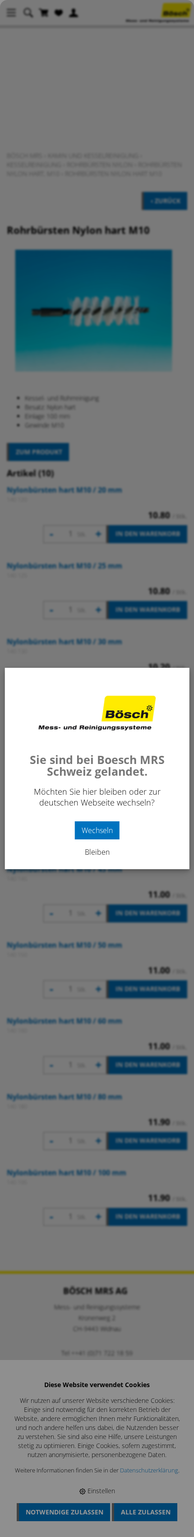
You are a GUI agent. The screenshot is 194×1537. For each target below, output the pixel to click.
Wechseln (97, 830)
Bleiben (97, 852)
